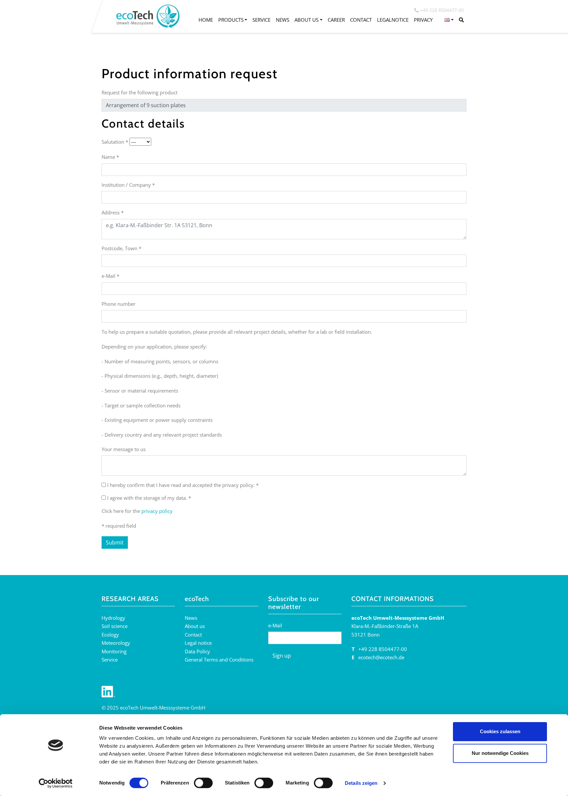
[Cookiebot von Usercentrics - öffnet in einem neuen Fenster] (55, 783)
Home (206, 19)
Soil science (115, 626)
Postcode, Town (121, 248)
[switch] (203, 783)
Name (110, 157)
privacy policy (157, 511)
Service (261, 19)
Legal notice (198, 642)
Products (231, 19)
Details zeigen (361, 783)
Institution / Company (128, 184)
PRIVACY (423, 19)
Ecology (110, 634)
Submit (115, 542)
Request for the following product (140, 92)
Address (113, 212)
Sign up (281, 655)
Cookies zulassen (500, 731)
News (282, 19)
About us (307, 19)
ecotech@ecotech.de (381, 657)
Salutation (115, 141)
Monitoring (114, 651)
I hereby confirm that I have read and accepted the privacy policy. (183, 485)
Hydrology (113, 618)
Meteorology (116, 642)
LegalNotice (393, 19)
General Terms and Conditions (219, 659)
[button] (449, 19)
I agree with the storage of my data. (149, 497)
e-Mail (110, 276)
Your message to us (124, 449)
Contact (361, 19)
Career (336, 19)
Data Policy (197, 651)
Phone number (118, 304)
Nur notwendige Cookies (500, 753)
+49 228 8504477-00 (382, 649)
